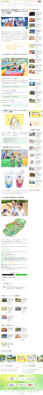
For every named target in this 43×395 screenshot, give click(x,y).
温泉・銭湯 (32, 372)
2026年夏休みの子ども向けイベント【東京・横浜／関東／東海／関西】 (11, 344)
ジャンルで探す (18, 3)
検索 (35, 1)
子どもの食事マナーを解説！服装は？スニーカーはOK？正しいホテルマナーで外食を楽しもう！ (38, 175)
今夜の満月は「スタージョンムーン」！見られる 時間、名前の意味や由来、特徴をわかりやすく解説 (38, 14)
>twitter (39, 1)
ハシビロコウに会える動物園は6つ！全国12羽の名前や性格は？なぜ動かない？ (38, 65)
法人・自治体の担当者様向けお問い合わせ (24, 388)
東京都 (9, 320)
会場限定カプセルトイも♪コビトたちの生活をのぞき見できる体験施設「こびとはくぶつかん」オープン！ (10, 300)
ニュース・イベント (5, 3)
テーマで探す (23, 3)
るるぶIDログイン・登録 (14, 391)
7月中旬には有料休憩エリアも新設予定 (12, 48)
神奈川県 (6, 369)
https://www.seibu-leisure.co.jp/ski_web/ (10, 262)
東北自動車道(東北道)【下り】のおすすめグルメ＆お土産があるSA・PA (10, 329)
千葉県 (9, 369)
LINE (28, 28)
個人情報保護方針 (29, 391)
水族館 (30, 369)
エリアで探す (29, 3)
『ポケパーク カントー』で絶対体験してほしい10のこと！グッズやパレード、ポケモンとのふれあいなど (25, 329)
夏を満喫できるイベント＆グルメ (11, 47)
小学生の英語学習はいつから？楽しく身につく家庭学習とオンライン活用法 (38, 148)
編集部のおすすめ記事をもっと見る (35, 186)
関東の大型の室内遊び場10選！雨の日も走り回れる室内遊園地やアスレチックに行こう (11, 335)
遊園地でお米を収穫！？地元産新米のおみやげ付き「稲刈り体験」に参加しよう (24, 299)
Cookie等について (24, 391)
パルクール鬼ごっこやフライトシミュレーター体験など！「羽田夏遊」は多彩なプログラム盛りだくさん (10, 317)
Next (35, 115)
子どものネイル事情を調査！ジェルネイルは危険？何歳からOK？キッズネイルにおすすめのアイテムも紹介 (38, 141)
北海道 (16, 369)
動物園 (35, 370)
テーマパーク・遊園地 (27, 370)
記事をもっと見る (38, 106)
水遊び (3, 15)
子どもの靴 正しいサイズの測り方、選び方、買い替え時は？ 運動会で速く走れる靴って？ (38, 155)
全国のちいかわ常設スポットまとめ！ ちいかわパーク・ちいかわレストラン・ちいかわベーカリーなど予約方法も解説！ (25, 336)
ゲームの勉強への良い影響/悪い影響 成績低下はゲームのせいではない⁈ (38, 181)
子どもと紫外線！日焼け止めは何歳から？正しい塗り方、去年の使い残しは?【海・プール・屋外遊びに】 (38, 134)
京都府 (6, 370)
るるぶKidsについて (7, 391)
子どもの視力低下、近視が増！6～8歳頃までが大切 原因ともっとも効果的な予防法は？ (38, 161)
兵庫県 (9, 370)
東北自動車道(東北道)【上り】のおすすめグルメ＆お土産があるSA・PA (38, 60)
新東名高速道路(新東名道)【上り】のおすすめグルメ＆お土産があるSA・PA (38, 71)
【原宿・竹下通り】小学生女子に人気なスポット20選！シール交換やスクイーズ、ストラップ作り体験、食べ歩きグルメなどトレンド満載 (38, 52)
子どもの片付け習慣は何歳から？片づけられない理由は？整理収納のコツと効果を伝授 (38, 168)
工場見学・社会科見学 (27, 372)
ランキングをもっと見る (37, 76)
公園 (31, 370)
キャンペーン (11, 3)
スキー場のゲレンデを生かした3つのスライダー (13, 45)
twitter (26, 28)
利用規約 (34, 391)
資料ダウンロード (33, 388)
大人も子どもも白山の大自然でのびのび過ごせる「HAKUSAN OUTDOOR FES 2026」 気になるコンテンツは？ (38, 84)
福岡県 (15, 370)
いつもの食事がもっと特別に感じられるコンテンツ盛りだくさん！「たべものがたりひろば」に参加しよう (10, 308)
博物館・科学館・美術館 (35, 369)
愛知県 (12, 370)
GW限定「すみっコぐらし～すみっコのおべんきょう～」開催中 (15, 46)
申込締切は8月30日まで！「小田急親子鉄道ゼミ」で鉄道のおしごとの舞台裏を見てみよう (24, 308)
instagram (30, 123)
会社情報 (37, 391)
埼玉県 (3, 14)
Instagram (37, 1)
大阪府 (2, 370)
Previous (6, 360)
